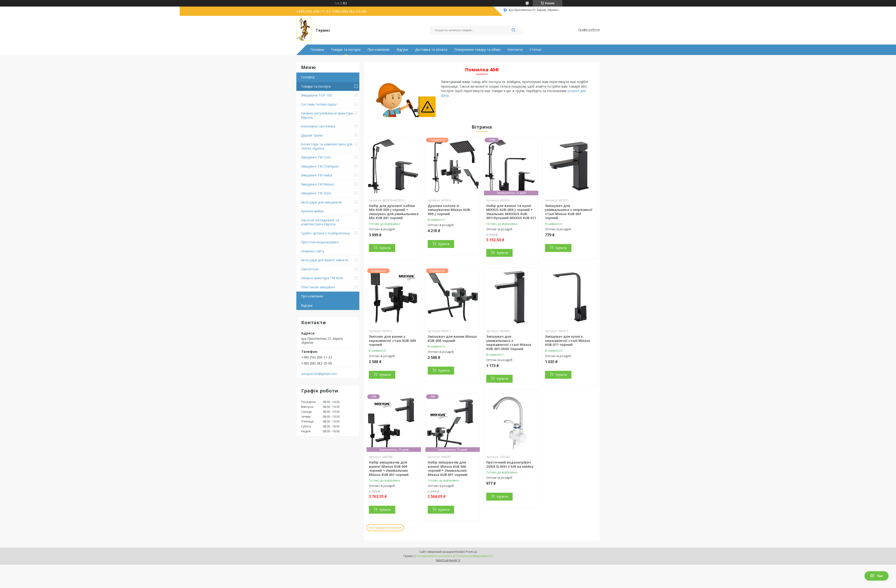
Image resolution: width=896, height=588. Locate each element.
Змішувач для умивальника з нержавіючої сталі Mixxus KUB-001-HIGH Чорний (508, 342)
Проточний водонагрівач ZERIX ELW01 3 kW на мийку (510, 464)
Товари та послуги (345, 49)
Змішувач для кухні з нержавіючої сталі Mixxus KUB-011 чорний (567, 340)
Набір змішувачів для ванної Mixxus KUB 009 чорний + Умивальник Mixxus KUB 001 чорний (389, 468)
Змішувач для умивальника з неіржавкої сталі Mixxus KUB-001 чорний (568, 211)
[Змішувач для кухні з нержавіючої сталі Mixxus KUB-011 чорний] (570, 297)
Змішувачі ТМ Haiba (316, 175)
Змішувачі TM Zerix (316, 193)
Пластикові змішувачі (318, 287)
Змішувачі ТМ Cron (316, 157)
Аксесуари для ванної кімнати (324, 260)
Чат (880, 576)
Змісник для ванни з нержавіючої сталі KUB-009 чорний (392, 340)
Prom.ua (471, 552)
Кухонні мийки (312, 211)
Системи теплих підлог (319, 104)
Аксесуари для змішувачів (321, 202)
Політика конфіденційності (474, 556)
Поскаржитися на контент (434, 556)
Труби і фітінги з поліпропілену (325, 233)
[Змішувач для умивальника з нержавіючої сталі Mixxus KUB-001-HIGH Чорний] (511, 297)
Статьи (535, 49)
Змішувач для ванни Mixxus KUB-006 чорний (452, 338)
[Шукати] (513, 30)
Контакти (515, 49)
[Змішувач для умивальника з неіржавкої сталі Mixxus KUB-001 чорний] (570, 166)
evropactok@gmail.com (319, 374)
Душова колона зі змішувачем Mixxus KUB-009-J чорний (449, 209)
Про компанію (379, 49)
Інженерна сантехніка (318, 126)
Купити (385, 248)
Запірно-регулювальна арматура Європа (327, 115)
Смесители (309, 269)
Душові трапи (311, 135)
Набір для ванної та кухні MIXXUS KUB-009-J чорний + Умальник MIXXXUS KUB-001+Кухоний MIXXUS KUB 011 (511, 211)
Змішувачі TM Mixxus (317, 184)
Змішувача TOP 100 (316, 95)
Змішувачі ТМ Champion (320, 166)
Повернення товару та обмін (477, 49)
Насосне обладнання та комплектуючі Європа (320, 222)
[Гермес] (304, 29)
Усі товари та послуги (385, 528)
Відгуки (402, 49)
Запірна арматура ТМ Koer (322, 278)
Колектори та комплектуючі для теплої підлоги (326, 146)
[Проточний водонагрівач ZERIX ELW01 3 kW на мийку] (511, 423)
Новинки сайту (312, 251)
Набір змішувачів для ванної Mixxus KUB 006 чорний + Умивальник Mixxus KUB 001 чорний (447, 468)
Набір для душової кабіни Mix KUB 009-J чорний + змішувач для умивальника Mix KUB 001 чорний (394, 211)
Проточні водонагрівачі (320, 242)
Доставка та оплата (431, 49)
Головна (317, 49)
